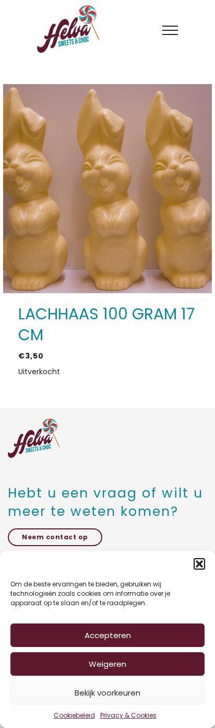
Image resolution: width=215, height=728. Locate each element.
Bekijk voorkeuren (107, 692)
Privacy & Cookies (128, 715)
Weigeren (107, 663)
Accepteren (108, 635)
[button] (199, 564)
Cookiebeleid (74, 715)
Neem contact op (55, 537)
